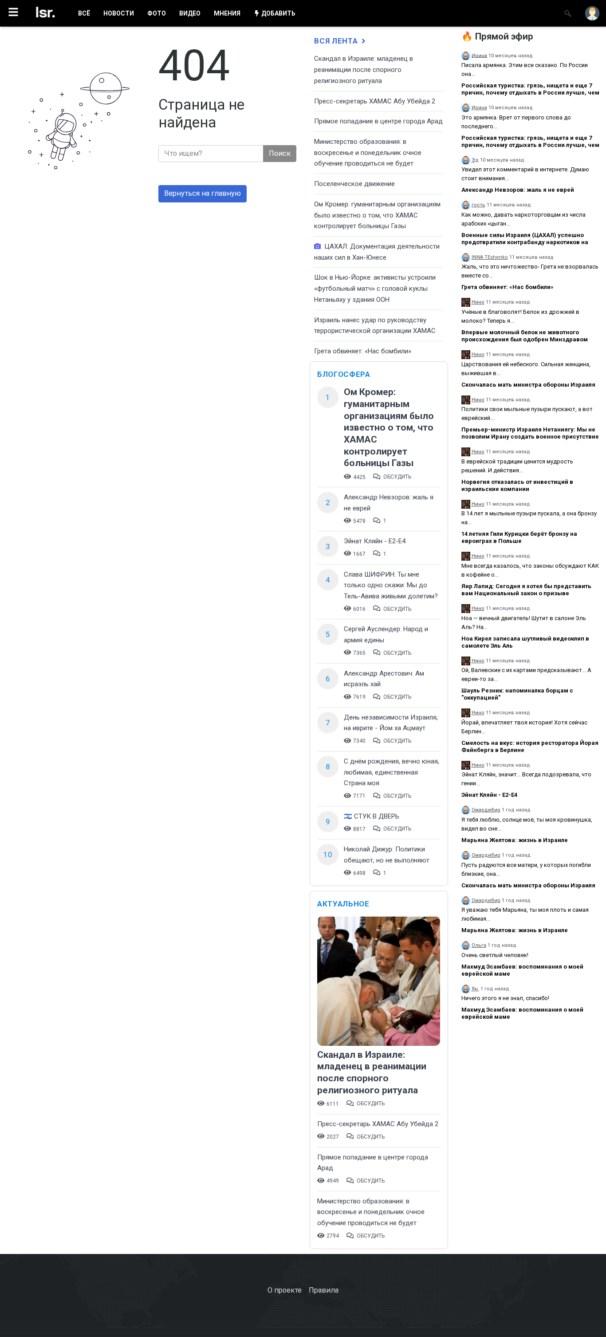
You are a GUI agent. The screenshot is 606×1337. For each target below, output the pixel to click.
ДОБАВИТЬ (277, 13)
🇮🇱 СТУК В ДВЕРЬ (371, 816)
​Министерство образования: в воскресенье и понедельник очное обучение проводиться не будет (367, 152)
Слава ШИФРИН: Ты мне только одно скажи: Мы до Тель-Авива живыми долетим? (391, 585)
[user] (592, 13)
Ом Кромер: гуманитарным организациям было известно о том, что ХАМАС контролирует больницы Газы (377, 215)
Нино (478, 302)
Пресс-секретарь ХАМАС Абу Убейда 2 (374, 101)
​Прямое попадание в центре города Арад (378, 121)
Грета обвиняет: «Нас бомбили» (362, 351)
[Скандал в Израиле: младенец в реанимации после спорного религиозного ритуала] (378, 982)
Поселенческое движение (354, 184)
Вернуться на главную (202, 193)
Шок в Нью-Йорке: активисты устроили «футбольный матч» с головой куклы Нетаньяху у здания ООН (375, 288)
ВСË (84, 13)
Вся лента (337, 40)
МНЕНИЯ (227, 13)
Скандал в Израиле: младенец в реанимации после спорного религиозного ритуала (363, 69)
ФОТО (156, 13)
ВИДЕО (190, 13)
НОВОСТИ (118, 13)
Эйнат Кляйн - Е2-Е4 (374, 541)
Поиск (280, 153)
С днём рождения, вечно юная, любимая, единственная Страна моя (391, 772)
